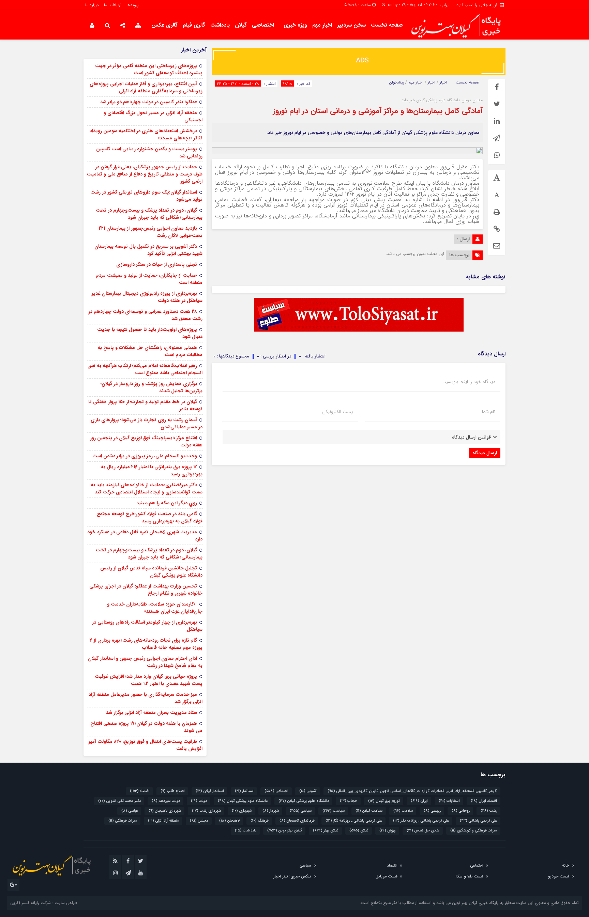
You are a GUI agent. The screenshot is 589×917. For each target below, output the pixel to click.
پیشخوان (396, 82)
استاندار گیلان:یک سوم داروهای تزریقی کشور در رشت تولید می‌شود (146, 195)
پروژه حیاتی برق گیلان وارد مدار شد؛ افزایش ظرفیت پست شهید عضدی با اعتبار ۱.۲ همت (148, 680)
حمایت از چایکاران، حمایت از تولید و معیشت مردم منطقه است (149, 279)
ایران (419, 801)
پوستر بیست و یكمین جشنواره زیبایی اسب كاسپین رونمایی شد (149, 152)
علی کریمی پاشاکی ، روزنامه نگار (421, 821)
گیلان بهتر (325, 831)
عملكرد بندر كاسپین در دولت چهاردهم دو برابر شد (148, 102)
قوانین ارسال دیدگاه (471, 437)
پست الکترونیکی (337, 411)
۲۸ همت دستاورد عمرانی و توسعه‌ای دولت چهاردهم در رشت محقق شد (145, 315)
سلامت (403, 811)
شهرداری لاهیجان (165, 811)
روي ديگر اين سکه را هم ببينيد (166, 503)
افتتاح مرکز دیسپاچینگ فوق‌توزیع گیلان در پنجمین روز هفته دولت (146, 441)
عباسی (129, 811)
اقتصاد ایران (484, 801)
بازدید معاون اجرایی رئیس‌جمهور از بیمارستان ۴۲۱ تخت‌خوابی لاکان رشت (150, 232)
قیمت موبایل (386, 876)
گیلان (241, 25)
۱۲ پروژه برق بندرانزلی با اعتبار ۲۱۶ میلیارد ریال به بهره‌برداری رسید (151, 470)
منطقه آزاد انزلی (163, 821)
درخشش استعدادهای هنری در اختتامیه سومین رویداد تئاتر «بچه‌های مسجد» (146, 134)
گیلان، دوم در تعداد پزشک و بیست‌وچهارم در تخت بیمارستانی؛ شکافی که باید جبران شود (149, 214)
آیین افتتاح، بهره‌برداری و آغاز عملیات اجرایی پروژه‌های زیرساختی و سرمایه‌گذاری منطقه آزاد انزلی (146, 87)
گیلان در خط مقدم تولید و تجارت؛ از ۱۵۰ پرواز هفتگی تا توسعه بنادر (145, 405)
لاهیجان (229, 821)
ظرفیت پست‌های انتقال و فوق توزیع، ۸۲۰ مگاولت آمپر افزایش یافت (145, 745)
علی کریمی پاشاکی (478, 821)
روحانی (461, 811)
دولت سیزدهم (166, 801)
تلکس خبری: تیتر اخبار (292, 876)
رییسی (432, 811)
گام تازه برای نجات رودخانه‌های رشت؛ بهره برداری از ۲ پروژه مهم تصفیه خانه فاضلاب (146, 644)
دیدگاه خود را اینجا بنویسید (469, 381)
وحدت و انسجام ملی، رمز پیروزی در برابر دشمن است (144, 456)
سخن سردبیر (351, 25)
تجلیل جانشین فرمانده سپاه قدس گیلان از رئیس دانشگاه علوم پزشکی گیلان (151, 571)
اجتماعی (276, 791)
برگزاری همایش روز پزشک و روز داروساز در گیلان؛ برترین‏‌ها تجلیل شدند (151, 387)
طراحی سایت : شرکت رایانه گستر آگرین (43, 903)
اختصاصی (263, 25)
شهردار (270, 811)
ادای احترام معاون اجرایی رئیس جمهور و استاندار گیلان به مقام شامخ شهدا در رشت (145, 662)
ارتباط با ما (112, 5)
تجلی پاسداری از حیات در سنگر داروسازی (156, 264)
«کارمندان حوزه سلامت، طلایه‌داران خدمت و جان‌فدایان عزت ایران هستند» (154, 607)
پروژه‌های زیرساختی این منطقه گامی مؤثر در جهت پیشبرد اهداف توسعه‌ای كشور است (148, 69)
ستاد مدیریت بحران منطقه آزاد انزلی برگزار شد (151, 712)
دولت (199, 801)
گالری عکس (164, 25)
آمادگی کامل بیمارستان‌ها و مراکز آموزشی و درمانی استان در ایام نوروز (378, 111)
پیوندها (132, 5)
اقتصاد (140, 791)
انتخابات (449, 801)
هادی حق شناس (423, 831)
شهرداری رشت (206, 811)
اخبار (443, 82)
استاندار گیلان (210, 791)
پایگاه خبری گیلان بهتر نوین (476, 903)
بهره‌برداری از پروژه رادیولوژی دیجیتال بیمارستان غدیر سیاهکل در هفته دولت (147, 297)
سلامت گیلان (369, 811)
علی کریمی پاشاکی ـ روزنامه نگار (354, 821)
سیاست (333, 811)
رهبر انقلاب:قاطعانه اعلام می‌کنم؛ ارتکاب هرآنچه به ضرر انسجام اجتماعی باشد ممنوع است (145, 369)
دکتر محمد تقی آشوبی (119, 801)
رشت (489, 811)
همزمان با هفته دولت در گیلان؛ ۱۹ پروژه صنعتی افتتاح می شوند (146, 727)
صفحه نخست (387, 25)
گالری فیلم (194, 25)
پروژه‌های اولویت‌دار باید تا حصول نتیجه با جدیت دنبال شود (149, 333)
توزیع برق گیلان (384, 801)
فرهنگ (260, 821)
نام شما (488, 411)
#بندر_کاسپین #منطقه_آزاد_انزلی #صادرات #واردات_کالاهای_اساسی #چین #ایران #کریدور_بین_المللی (412, 791)
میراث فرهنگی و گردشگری (473, 831)
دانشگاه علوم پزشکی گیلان (303, 801)
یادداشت (220, 25)
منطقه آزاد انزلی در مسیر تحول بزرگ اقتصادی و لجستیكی (153, 116)
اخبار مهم (322, 25)
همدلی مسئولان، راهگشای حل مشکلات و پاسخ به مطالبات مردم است (149, 351)
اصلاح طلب (173, 791)
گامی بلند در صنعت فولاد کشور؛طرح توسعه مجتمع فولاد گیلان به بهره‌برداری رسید (149, 517)
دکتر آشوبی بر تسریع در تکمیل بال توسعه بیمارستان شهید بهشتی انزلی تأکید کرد (148, 250)
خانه (565, 865)
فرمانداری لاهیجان (297, 821)
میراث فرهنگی (122, 821)
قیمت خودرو (558, 876)
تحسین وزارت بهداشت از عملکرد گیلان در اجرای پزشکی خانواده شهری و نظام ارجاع (145, 589)
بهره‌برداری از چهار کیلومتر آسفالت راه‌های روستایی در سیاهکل (147, 625)
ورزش (387, 831)
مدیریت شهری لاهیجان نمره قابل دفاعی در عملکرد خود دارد (144, 535)
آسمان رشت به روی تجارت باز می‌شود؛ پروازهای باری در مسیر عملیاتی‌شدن (146, 423)
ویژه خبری (295, 25)
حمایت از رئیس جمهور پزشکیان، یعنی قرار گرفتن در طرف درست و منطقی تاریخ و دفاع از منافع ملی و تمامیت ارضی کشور (144, 174)
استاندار (244, 791)
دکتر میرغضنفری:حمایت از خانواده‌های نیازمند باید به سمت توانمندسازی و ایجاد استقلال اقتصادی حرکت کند (146, 488)
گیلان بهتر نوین (284, 831)
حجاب (348, 801)
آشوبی (308, 791)
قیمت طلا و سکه (469, 876)
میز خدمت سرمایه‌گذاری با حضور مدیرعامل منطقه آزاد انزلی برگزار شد (145, 698)
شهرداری (242, 811)
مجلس (199, 821)
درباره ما (92, 5)
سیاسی (301, 811)
